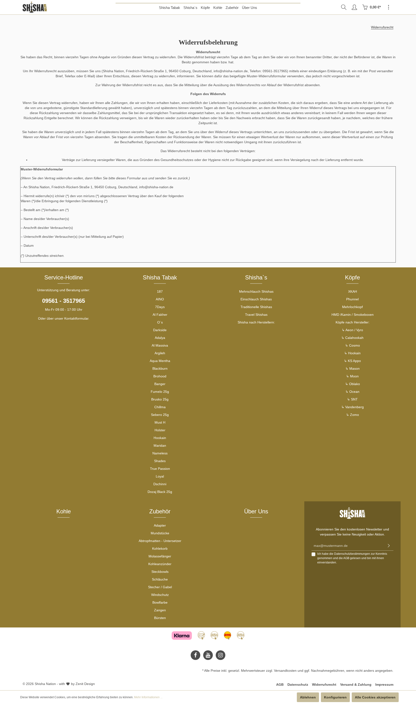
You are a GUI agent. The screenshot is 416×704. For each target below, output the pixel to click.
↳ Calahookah (352, 338)
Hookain (160, 438)
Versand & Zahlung (355, 684)
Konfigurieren (335, 697)
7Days (160, 307)
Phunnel (352, 299)
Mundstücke (160, 533)
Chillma (160, 407)
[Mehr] (388, 7)
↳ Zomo (352, 415)
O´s (160, 322)
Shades (160, 461)
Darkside (160, 330)
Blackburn (160, 368)
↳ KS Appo (352, 361)
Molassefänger (160, 556)
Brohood (159, 376)
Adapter (160, 525)
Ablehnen (308, 697)
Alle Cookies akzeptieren (375, 697)
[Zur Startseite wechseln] (35, 7)
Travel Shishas (256, 314)
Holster (160, 430)
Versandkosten (285, 670)
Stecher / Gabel (160, 587)
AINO (160, 299)
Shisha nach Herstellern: (256, 322)
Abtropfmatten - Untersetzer (160, 541)
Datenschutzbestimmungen (352, 553)
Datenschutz (297, 684)
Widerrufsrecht (324, 684)
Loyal (160, 476)
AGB (346, 558)
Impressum (384, 684)
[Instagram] (220, 655)
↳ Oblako (352, 384)
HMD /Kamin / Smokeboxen (353, 314)
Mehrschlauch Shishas (256, 291)
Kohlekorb (160, 548)
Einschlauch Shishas (256, 299)
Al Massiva (160, 345)
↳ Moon (352, 376)
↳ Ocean (352, 392)
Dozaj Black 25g (160, 492)
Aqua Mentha (160, 361)
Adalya (160, 338)
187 (160, 291)
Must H (160, 422)
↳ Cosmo (352, 345)
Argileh (160, 353)
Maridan (160, 445)
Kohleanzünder (159, 564)
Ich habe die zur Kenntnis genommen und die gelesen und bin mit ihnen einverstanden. (352, 558)
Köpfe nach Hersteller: (353, 322)
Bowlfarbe (160, 602)
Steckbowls (160, 572)
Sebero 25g (160, 415)
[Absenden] (388, 546)
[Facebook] (195, 655)
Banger (159, 384)
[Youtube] (208, 655)
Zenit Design (85, 684)
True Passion (160, 469)
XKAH (352, 291)
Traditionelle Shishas (256, 307)
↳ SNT (352, 399)
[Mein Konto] (354, 7)
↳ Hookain (352, 353)
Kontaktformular (76, 318)
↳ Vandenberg (352, 407)
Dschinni (159, 484)
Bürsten (160, 618)
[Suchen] (344, 7)
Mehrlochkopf (352, 307)
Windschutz (160, 595)
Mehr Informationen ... (148, 697)
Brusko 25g (160, 399)
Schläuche (160, 579)
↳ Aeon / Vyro (352, 330)
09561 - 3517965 (63, 300)
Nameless (160, 453)
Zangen (160, 610)
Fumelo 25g (160, 392)
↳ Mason (352, 368)
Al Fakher (160, 314)
